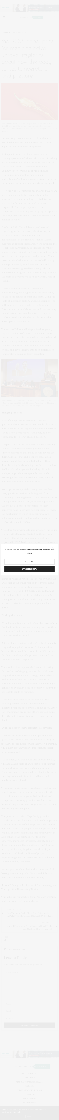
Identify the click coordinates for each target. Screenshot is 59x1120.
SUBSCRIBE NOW (29, 569)
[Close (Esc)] (54, 549)
